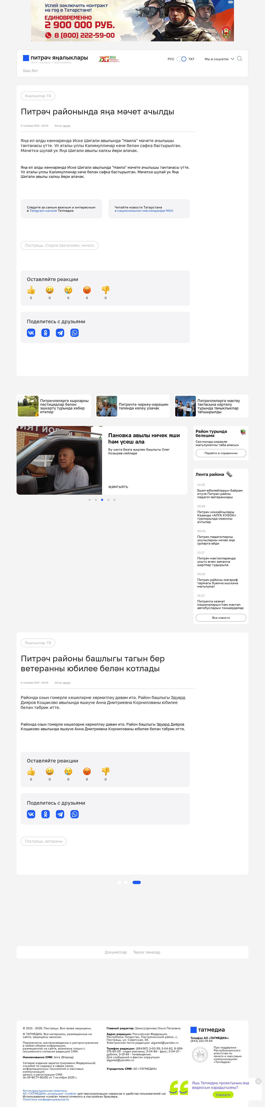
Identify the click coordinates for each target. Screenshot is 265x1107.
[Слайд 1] (90, 500)
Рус (171, 59)
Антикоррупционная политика (45, 1090)
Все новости (221, 617)
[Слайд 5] (114, 500)
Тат (191, 59)
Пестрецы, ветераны (44, 841)
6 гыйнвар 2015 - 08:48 (34, 682)
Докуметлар (116, 952)
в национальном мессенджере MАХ (144, 210)
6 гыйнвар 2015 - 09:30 (34, 125)
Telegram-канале (44, 210)
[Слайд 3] (102, 500)
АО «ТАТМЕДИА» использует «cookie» (50, 1093)
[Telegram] (60, 333)
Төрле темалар (146, 952)
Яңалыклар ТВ (38, 95)
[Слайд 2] (96, 500)
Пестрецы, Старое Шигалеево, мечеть (59, 245)
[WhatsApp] (74, 333)
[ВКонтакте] (31, 333)
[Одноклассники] (45, 333)
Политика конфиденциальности (46, 1099)
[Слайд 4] (108, 500)
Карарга (223, 1095)
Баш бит (30, 70)
